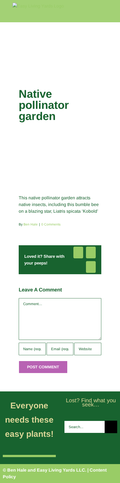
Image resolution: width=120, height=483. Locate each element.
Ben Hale (30, 224)
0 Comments (51, 224)
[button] (110, 71)
